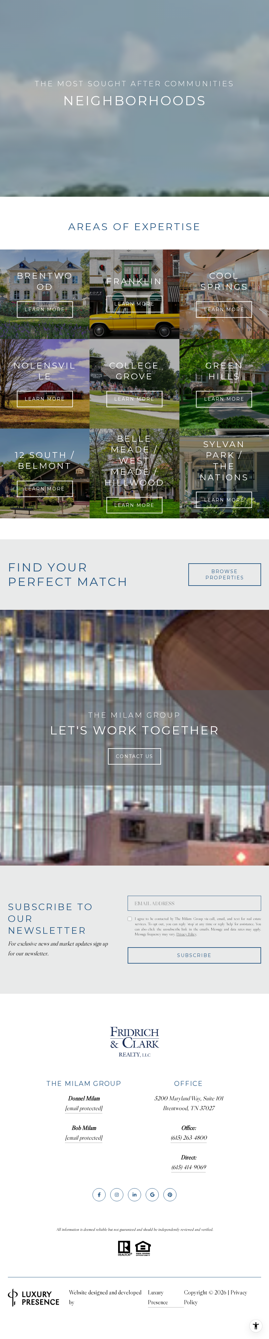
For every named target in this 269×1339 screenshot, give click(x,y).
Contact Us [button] (134, 756)
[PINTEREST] (169, 1194)
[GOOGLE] (152, 1194)
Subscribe (194, 955)
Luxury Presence (158, 1297)
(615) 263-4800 (189, 1137)
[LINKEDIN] (134, 1194)
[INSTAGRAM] (116, 1194)
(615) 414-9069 (188, 1167)
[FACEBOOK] (99, 1194)
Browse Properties (224, 574)
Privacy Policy (186, 933)
